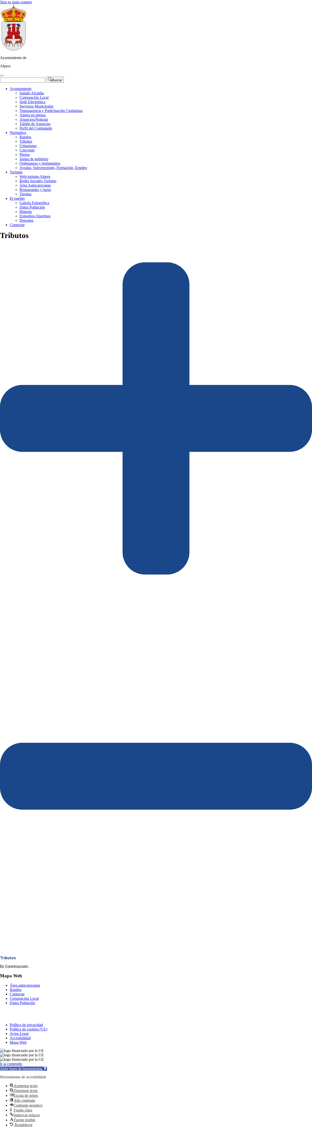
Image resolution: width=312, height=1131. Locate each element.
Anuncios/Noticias (34, 119)
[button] (156, 600)
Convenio (27, 150)
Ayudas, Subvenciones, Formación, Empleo (53, 168)
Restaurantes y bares (35, 190)
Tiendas (25, 194)
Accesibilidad (20, 1038)
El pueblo (17, 198)
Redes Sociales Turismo (38, 181)
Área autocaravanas (25, 985)
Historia (26, 212)
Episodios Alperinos (35, 216)
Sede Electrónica (32, 102)
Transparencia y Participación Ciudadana (51, 111)
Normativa (18, 132)
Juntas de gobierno (34, 159)
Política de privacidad (26, 1025)
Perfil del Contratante (36, 128)
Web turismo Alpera (35, 176)
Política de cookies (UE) (28, 1029)
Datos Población (32, 207)
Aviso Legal (19, 1033)
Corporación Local (34, 97)
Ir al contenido (11, 1064)
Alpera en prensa (33, 115)
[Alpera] (13, 49)
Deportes (26, 220)
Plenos (25, 154)
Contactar (17, 225)
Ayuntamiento (20, 89)
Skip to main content (16, 2)
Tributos (26, 141)
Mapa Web (18, 1042)
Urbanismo (28, 146)
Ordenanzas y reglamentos (40, 163)
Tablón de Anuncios (35, 124)
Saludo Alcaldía (32, 93)
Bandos (25, 137)
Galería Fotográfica (34, 203)
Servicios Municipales (36, 106)
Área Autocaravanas (35, 185)
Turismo (16, 172)
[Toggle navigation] (2, 75)
